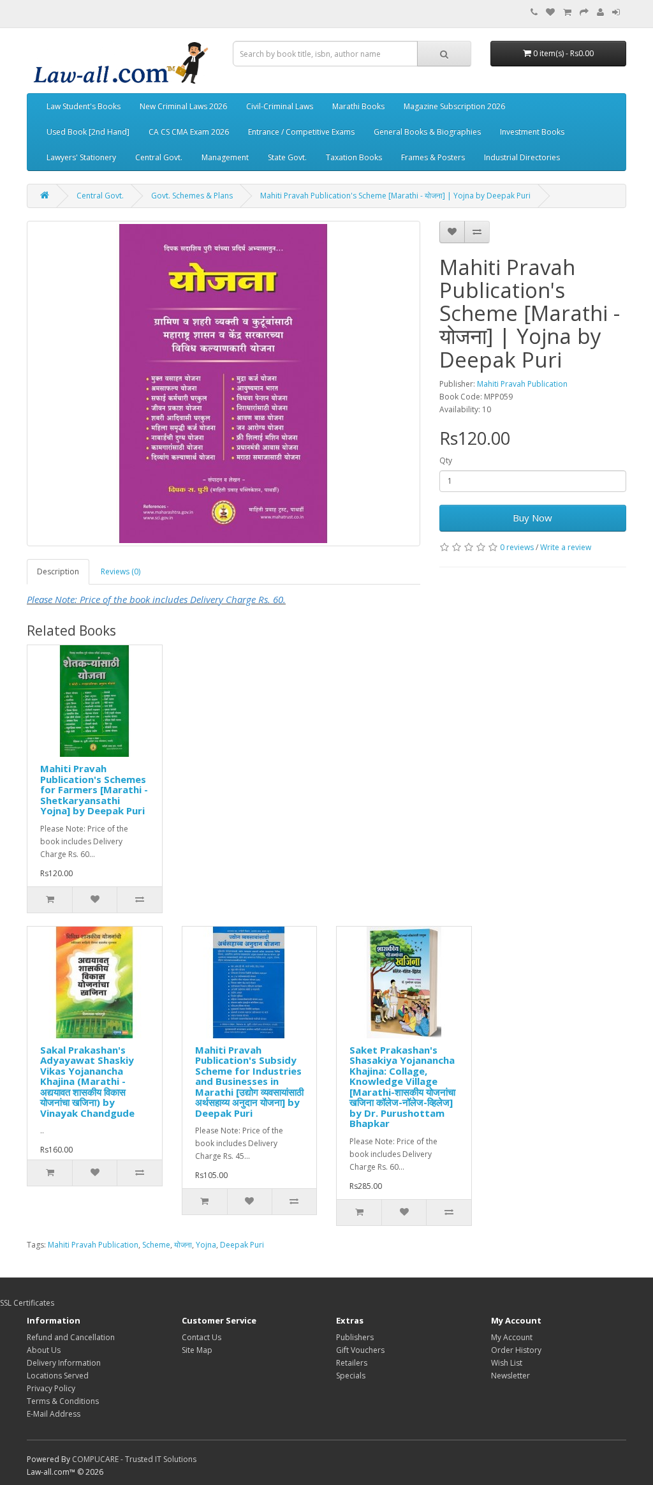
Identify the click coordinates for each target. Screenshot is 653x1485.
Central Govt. (158, 157)
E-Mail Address (53, 1413)
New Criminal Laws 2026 (183, 106)
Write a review (565, 547)
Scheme (156, 1244)
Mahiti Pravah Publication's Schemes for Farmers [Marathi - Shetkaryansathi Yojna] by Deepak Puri (94, 789)
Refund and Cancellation (71, 1337)
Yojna (206, 1244)
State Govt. (287, 157)
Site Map (197, 1350)
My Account (511, 1337)
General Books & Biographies (427, 131)
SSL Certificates (27, 1302)
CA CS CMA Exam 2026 (189, 131)
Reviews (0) (120, 571)
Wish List (506, 1362)
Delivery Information (64, 1362)
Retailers (351, 1362)
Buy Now (532, 517)
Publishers (355, 1337)
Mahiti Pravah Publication (522, 383)
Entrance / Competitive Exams (301, 131)
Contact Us (201, 1337)
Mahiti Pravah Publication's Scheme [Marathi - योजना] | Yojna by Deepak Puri (395, 195)
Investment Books (532, 131)
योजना (183, 1244)
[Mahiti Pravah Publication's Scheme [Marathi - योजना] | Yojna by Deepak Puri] (223, 383)
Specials (350, 1375)
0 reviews (517, 547)
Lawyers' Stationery (81, 157)
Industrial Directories (522, 157)
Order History (516, 1350)
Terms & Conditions (63, 1401)
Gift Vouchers (360, 1350)
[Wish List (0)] (550, 12)
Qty (445, 460)
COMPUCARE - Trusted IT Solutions (134, 1459)
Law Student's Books (84, 106)
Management (225, 157)
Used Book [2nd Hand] (88, 131)
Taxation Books (354, 157)
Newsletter (510, 1375)
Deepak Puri (242, 1244)
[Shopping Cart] (567, 12)
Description (58, 571)
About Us (44, 1350)
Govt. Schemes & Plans (192, 195)
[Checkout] (584, 12)
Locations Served (58, 1375)
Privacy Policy (51, 1388)
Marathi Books (358, 106)
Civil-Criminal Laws (279, 106)
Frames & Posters (433, 157)
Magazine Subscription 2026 (454, 106)
